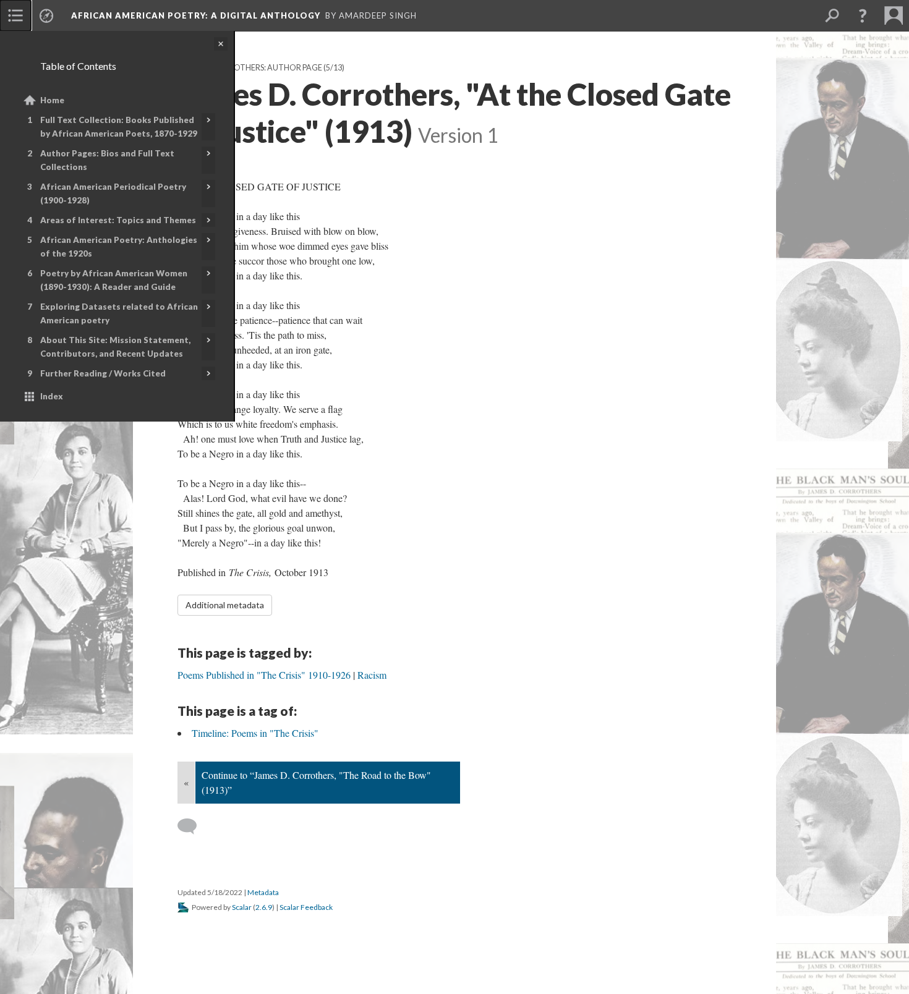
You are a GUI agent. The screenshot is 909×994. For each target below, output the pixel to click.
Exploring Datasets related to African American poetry (119, 313)
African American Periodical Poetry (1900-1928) (113, 193)
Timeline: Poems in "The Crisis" (255, 732)
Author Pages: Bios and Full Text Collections (107, 160)
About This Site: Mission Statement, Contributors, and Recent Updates (115, 347)
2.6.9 (263, 907)
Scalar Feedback (306, 907)
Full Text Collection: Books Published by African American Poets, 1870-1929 (118, 126)
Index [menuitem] (51, 396)
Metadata (263, 892)
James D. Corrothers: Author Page (249, 67)
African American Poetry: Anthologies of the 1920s (118, 246)
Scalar (242, 907)
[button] (862, 15)
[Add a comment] (192, 826)
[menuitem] (15, 15)
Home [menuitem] (52, 100)
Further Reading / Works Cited (103, 373)
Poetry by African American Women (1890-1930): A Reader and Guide (113, 280)
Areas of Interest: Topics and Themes (118, 220)
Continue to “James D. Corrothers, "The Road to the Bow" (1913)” (316, 782)
